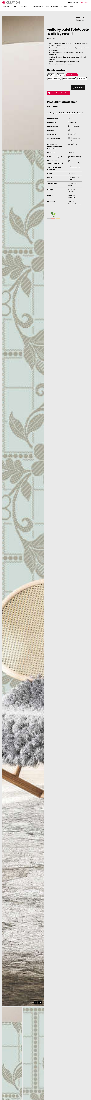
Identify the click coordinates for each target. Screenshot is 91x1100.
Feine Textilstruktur (69, 79)
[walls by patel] (80, 19)
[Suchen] (74, 2)
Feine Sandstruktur (54, 79)
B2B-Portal (84, 2)
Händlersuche (79, 87)
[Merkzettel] (77, 2)
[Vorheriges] (36, 1002)
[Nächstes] (40, 1002)
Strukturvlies (82, 79)
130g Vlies (51, 75)
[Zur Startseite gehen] (15, 2)
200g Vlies (61, 75)
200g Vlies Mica (72, 75)
